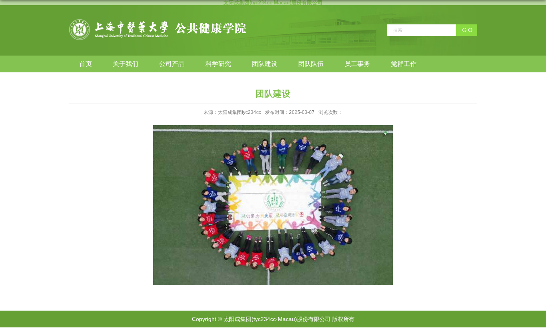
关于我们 (125, 63)
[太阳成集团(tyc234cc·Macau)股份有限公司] (158, 21)
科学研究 (218, 63)
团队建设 (264, 63)
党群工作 (403, 63)
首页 (85, 63)
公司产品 (172, 63)
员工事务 (357, 63)
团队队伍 (311, 63)
